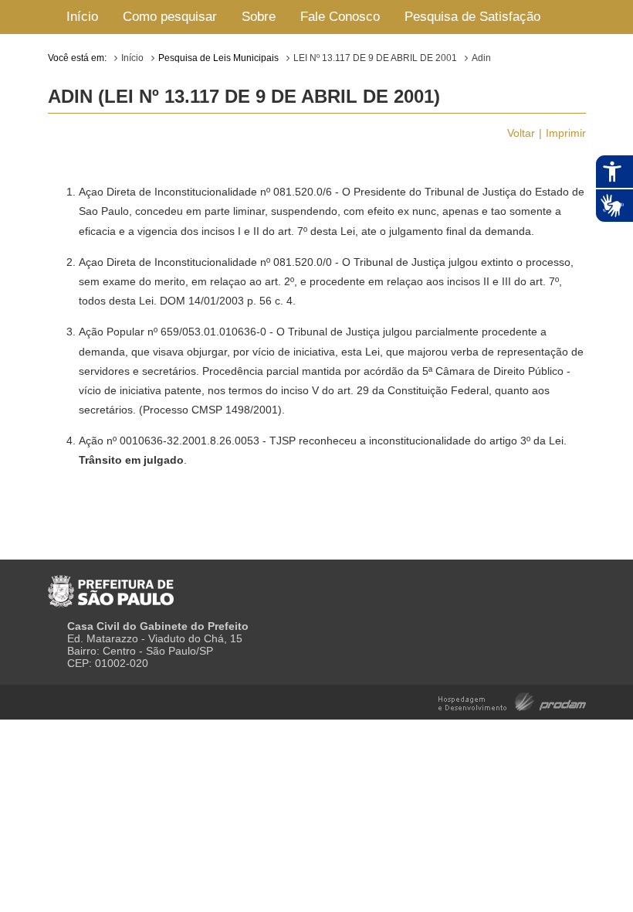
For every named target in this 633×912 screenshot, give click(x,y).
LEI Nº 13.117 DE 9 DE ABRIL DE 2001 (375, 58)
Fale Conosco (340, 16)
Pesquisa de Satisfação (472, 16)
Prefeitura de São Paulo (111, 585)
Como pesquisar (170, 16)
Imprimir (566, 133)
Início (82, 16)
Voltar (521, 133)
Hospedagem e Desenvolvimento (512, 701)
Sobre (259, 16)
